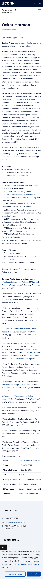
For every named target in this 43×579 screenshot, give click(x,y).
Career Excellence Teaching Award (23, 185)
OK (32, 574)
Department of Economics (9, 11)
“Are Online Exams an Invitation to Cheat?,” (20, 407)
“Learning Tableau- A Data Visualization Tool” (20, 343)
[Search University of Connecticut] (35, 3)
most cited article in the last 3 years (20, 358)
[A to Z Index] (40, 3)
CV (22, 475)
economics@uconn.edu (15, 522)
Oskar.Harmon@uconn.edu (30, 460)
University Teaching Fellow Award (22, 195)
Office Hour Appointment (12, 37)
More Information (15, 574)
